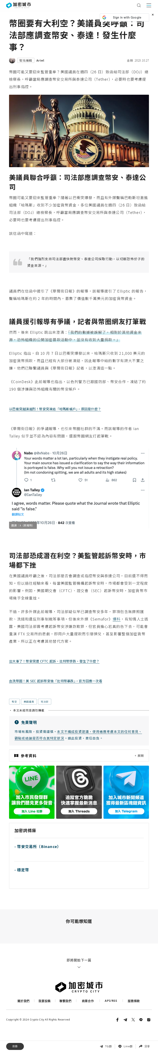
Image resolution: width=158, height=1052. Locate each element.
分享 (147, 1046)
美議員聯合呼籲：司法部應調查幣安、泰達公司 (38, 1022)
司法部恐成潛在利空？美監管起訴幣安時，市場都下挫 (42, 1040)
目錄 (15, 1046)
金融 (130, 60)
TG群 (108, 1046)
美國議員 (29, 701)
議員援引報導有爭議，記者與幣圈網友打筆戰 (36, 1031)
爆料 (117, 619)
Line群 (128, 1046)
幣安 (14, 701)
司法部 (45, 701)
